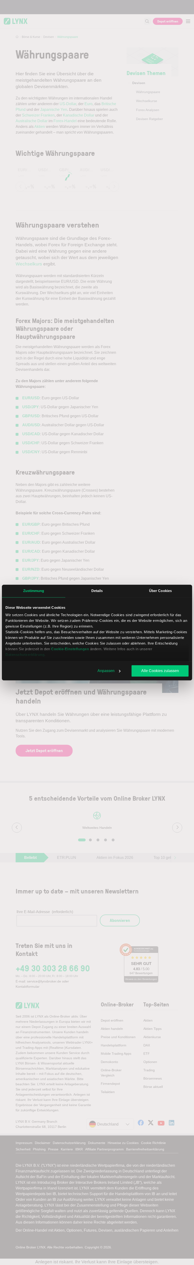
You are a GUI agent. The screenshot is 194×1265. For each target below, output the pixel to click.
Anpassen (106, 671)
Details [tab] (97, 591)
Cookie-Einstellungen (70, 649)
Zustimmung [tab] (33, 591)
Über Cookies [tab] (160, 591)
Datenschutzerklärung (24, 655)
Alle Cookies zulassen (160, 671)
